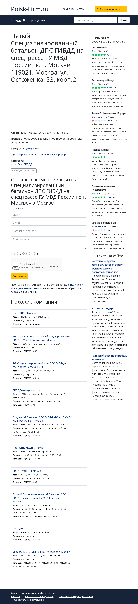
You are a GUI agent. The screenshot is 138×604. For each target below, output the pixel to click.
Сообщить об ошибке (23, 170)
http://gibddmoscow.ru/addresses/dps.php (42, 154)
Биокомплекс (98, 193)
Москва (41, 20)
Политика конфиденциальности (76, 596)
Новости (15, 596)
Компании (68, 8)
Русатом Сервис (99, 226)
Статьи (81, 8)
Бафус (95, 51)
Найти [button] (124, 20)
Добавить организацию (111, 9)
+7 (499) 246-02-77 (33, 148)
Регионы (16, 20)
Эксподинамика (99, 117)
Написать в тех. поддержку (39, 596)
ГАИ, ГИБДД (25, 164)
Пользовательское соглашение (27, 599)
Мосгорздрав (98, 153)
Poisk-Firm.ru (30, 9)
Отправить (19, 276)
